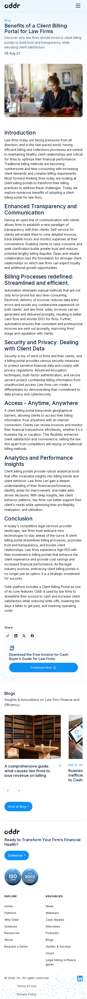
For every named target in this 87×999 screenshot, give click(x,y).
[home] (12, 5)
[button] (78, 5)
